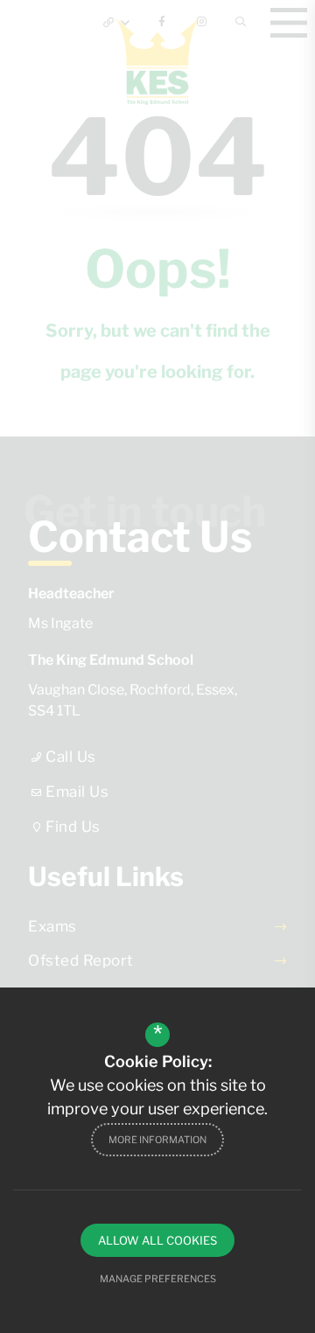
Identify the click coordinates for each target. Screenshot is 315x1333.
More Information (157, 1140)
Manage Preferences (158, 1279)
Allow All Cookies (157, 1240)
